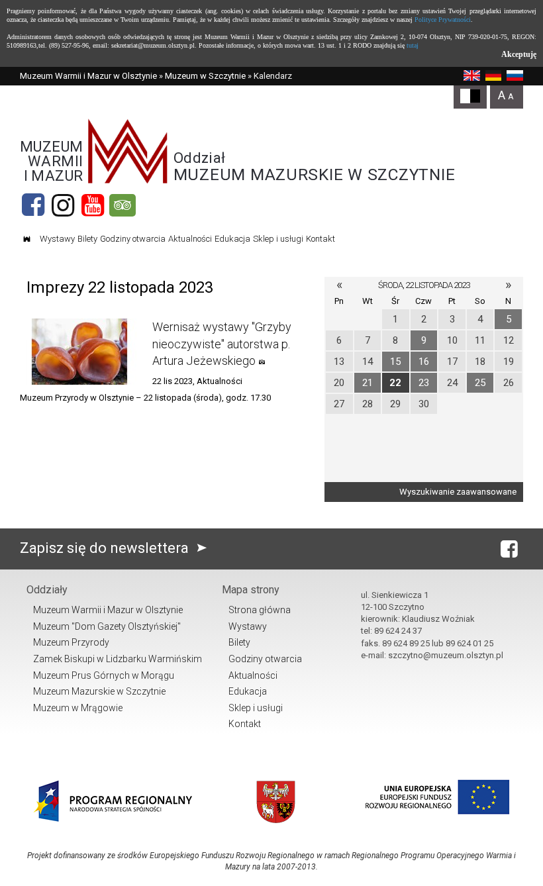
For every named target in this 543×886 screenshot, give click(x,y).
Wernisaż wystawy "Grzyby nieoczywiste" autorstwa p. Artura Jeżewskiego (221, 343)
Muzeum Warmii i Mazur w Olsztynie (88, 76)
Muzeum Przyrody (71, 642)
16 (424, 362)
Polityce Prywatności (443, 19)
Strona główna (259, 610)
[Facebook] (33, 205)
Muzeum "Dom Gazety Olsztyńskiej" (107, 626)
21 (367, 383)
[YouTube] (92, 205)
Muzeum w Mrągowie (78, 708)
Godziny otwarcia (133, 239)
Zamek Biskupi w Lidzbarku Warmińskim (117, 659)
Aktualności (190, 239)
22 (395, 383)
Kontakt (320, 239)
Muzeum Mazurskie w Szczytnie (99, 691)
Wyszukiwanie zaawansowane (458, 492)
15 (395, 362)
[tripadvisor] (122, 205)
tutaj (413, 45)
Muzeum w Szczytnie (205, 76)
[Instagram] (63, 205)
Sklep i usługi (278, 239)
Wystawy (57, 239)
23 (424, 383)
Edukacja (232, 239)
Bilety (87, 239)
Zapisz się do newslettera (106, 548)
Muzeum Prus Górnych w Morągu (103, 675)
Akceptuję (518, 54)
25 (480, 383)
